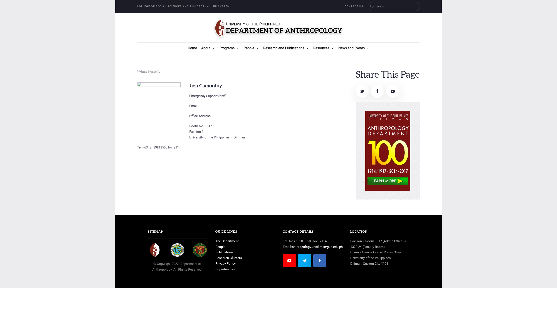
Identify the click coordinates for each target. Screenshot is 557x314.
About (205, 48)
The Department (227, 241)
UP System (221, 6)
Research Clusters (228, 258)
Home (192, 48)
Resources (321, 48)
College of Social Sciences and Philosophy (173, 6)
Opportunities (225, 269)
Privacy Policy (225, 264)
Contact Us (354, 6)
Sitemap (155, 231)
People (249, 48)
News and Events (351, 48)
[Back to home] (278, 27)
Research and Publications (283, 48)
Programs (227, 48)
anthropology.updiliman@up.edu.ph (317, 247)
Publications (224, 252)
